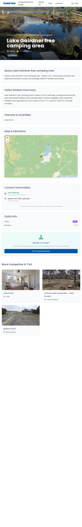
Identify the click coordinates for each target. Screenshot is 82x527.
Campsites (11, 35)
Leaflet (63, 177)
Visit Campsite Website (41, 251)
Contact (59, 3)
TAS (20, 35)
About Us (41, 3)
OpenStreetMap (72, 177)
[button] (41, 156)
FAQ (50, 3)
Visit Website (13, 192)
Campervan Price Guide (25, 3)
